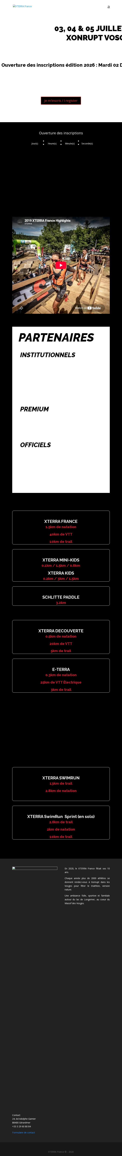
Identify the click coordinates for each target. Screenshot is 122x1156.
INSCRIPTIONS (38, 725)
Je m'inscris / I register (61, 100)
